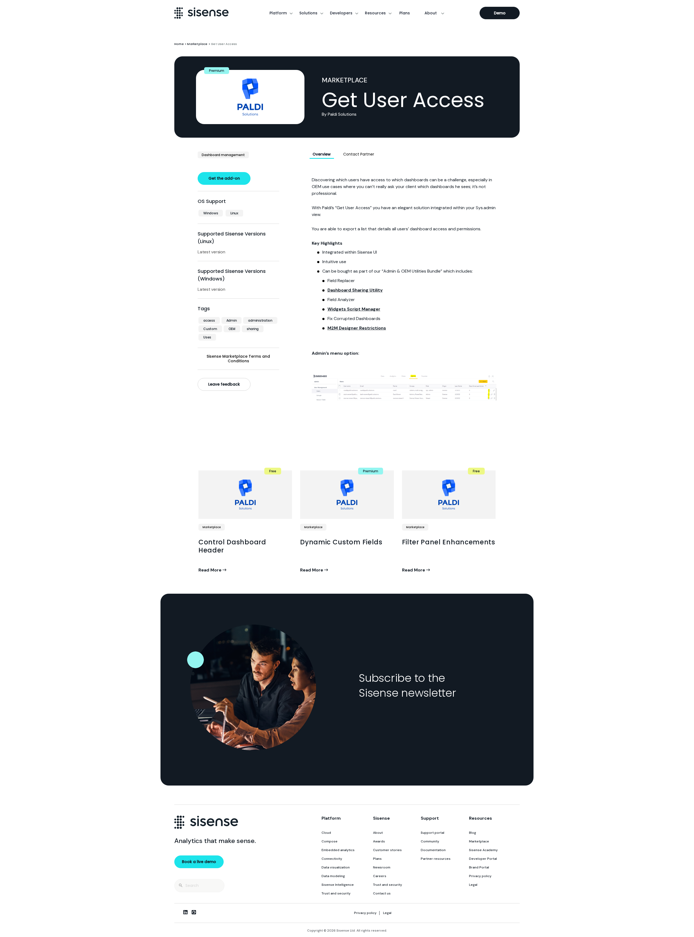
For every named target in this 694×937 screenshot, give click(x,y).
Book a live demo (199, 861)
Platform (278, 13)
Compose (330, 841)
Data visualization (336, 867)
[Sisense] (201, 13)
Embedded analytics (338, 850)
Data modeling (333, 876)
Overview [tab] (322, 154)
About (431, 13)
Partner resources (436, 859)
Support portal (432, 833)
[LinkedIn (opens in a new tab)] (185, 912)
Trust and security (336, 893)
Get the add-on (224, 178)
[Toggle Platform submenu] (291, 13)
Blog (472, 833)
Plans (404, 13)
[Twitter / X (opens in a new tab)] (176, 912)
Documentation (433, 850)
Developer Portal (483, 859)
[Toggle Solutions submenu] (321, 13)
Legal (473, 885)
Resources (375, 13)
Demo (500, 13)
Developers (341, 13)
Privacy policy (480, 876)
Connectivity (332, 859)
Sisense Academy (483, 850)
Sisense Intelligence (338, 885)
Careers (379, 876)
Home (179, 44)
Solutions (308, 13)
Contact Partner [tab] (358, 154)
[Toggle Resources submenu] (390, 13)
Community (430, 841)
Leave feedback (224, 384)
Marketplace (197, 44)
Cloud (326, 833)
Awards (379, 841)
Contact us (382, 893)
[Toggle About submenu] (442, 13)
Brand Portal (479, 867)
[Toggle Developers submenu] (356, 13)
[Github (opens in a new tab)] (194, 912)
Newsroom (381, 867)
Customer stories (387, 850)
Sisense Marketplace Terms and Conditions (238, 358)
